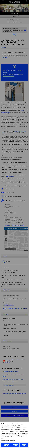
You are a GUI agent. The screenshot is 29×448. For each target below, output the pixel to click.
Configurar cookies (6, 445)
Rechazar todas (15, 445)
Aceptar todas (24, 445)
